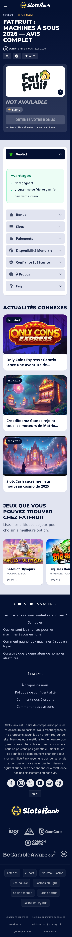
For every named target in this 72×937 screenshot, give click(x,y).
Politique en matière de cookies (48, 916)
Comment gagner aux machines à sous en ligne (35, 643)
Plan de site (50, 931)
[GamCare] (50, 831)
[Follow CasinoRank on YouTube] (40, 783)
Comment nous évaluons (35, 699)
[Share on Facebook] (17, 56)
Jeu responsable (22, 931)
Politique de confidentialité (35, 692)
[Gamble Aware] (29, 854)
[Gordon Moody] (35, 843)
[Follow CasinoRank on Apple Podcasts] (59, 783)
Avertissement (16, 923)
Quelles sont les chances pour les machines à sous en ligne (28, 631)
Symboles (35, 622)
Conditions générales (17, 916)
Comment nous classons (35, 706)
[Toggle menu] (6, 5)
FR (33, 793)
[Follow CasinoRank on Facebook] (11, 783)
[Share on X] (7, 56)
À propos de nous (35, 685)
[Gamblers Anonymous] (29, 831)
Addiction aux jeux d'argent (46, 923)
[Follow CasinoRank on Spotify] (50, 783)
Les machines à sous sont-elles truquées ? (35, 615)
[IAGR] (14, 831)
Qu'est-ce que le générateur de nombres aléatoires (34, 655)
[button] (35, 154)
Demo (36, 543)
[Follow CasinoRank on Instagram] (21, 783)
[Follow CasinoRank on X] (30, 783)
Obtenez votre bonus (35, 119)
